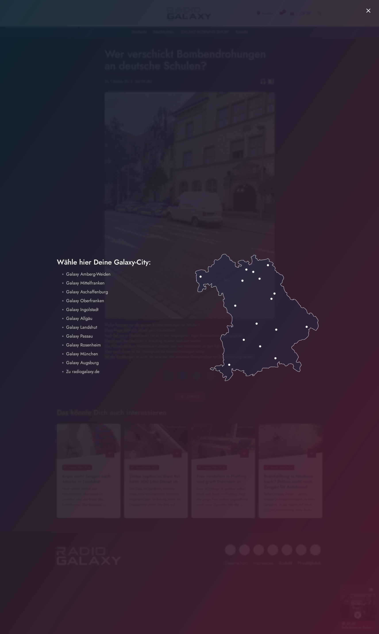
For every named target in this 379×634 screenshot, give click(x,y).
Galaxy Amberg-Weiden (88, 274)
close (368, 10)
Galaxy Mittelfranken (85, 283)
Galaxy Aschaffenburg (87, 292)
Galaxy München (82, 354)
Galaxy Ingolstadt (82, 309)
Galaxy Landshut (81, 327)
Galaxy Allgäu (79, 318)
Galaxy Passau (79, 336)
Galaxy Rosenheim (83, 345)
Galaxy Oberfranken (85, 301)
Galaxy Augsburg (82, 363)
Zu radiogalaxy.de (82, 371)
